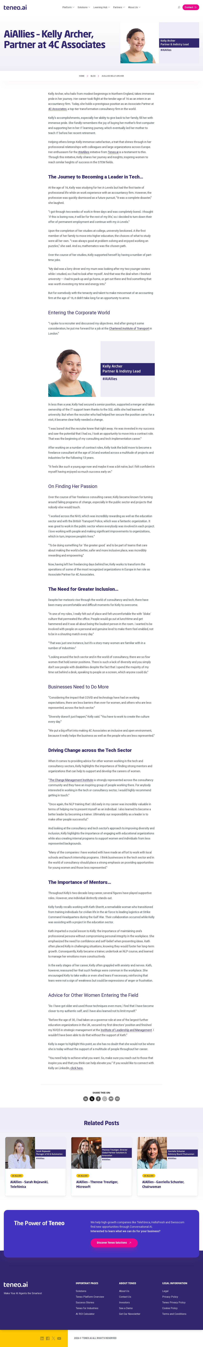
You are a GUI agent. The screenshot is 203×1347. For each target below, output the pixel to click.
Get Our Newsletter (129, 1313)
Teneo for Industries (87, 1308)
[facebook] (98, 1098)
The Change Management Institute (71, 780)
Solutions (81, 1291)
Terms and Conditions (174, 1313)
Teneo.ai (113, 152)
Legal (165, 1291)
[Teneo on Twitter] (53, 1338)
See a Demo (126, 1308)
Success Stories (85, 1302)
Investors (124, 1302)
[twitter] (92, 1098)
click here (76, 1068)
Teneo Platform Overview (90, 1296)
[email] (117, 1098)
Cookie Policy (170, 1308)
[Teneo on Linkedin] (42, 1338)
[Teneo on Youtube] (59, 1338)
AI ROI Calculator (85, 1313)
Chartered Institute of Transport (129, 328)
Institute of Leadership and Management (126, 1030)
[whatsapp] (104, 1098)
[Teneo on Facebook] (48, 1338)
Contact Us (125, 1296)
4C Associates (57, 109)
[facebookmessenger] (111, 1098)
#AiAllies (83, 152)
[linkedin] (85, 1098)
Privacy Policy (170, 1296)
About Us (124, 1291)
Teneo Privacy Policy (174, 1302)
